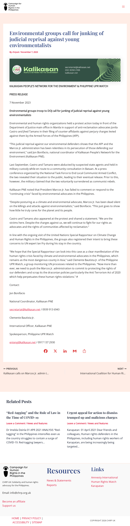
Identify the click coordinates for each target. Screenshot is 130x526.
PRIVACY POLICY (31, 518)
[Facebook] (45, 352)
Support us (9, 505)
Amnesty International (104, 477)
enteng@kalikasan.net (23, 342)
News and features (37, 423)
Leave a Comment (15, 423)
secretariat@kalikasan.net (25, 309)
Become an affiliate (13, 501)
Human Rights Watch (103, 481)
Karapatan (97, 486)
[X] (55, 352)
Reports (52, 485)
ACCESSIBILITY (21, 522)
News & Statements (59, 480)
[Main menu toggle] (123, 6)
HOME (15, 518)
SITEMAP (37, 522)
